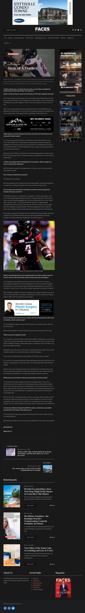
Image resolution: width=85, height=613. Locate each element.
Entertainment (19, 38)
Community (29, 38)
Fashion (63, 38)
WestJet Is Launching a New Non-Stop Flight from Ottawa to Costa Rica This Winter (38, 491)
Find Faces (36, 587)
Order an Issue (37, 583)
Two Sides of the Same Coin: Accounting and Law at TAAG (38, 549)
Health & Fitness (53, 38)
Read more (30, 505)
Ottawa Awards (37, 589)
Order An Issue (11, 30)
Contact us (36, 580)
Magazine (70, 38)
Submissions (37, 585)
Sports (10, 38)
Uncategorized (13, 54)
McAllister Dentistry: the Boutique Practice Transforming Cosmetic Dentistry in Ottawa (36, 520)
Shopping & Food (40, 38)
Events (6, 43)
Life (5, 38)
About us (35, 578)
